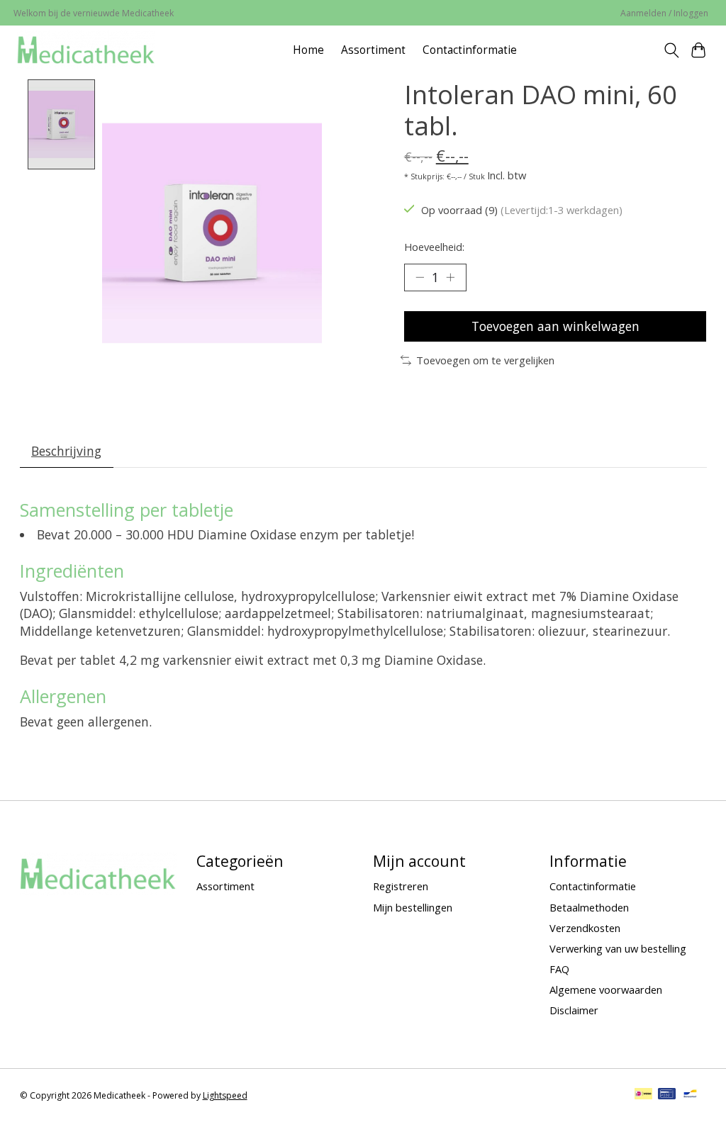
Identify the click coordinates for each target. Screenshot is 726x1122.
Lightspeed (225, 1095)
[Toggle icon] (671, 50)
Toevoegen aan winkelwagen (555, 326)
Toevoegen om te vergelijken (485, 360)
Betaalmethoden (589, 907)
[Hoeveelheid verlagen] (420, 277)
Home (308, 50)
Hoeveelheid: (434, 247)
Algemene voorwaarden (605, 989)
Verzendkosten (584, 928)
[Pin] (667, 1095)
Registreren (400, 886)
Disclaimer (573, 1010)
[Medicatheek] (86, 49)
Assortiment (373, 50)
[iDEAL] (643, 1095)
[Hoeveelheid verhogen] (450, 277)
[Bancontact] (690, 1095)
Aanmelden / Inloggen (664, 13)
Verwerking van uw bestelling (617, 948)
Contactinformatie (470, 50)
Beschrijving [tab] (66, 450)
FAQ (559, 969)
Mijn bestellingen (412, 907)
